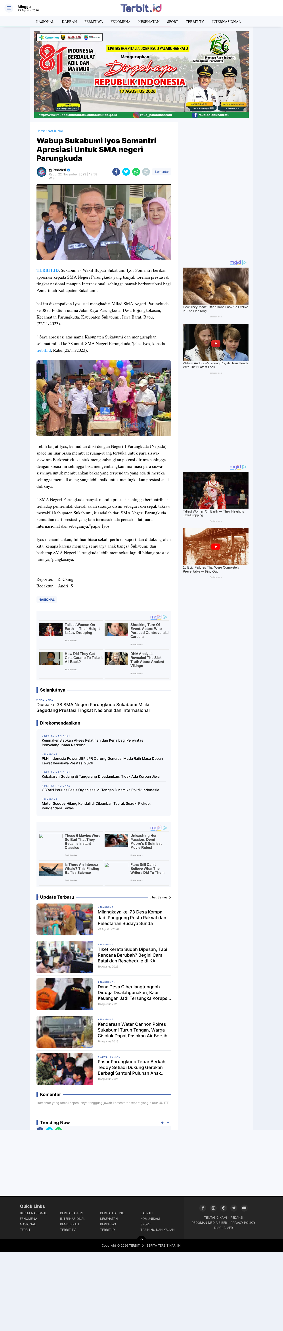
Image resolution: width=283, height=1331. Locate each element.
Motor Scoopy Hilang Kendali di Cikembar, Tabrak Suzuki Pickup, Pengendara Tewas (96, 805)
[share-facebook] (116, 172)
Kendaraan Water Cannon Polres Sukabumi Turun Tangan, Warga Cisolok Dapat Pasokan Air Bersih (132, 1030)
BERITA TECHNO (112, 1213)
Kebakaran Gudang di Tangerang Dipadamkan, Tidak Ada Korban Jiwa (101, 776)
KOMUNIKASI (150, 1218)
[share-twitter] (126, 172)
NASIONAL (45, 21)
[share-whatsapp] (136, 172)
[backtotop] (141, 1240)
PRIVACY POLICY (242, 1222)
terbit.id (43, 350)
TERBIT (25, 1230)
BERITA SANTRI (71, 1213)
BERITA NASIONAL (33, 1213)
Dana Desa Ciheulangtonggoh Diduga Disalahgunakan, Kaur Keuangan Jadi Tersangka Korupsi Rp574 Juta (133, 992)
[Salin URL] (146, 172)
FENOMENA (121, 21)
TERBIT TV (195, 21)
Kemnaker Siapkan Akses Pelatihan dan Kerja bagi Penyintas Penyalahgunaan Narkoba (92, 742)
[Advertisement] (215, 188)
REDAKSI (236, 1217)
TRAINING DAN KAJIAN (157, 1230)
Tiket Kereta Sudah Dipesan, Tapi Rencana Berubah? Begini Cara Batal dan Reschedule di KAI (132, 955)
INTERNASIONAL (226, 21)
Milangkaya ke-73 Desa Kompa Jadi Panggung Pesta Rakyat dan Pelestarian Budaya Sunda (132, 917)
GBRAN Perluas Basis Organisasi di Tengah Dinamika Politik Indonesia (100, 790)
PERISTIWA (93, 21)
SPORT (172, 21)
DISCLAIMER (223, 1228)
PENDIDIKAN (69, 1224)
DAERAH (69, 21)
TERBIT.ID (47, 270)
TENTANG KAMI (215, 1217)
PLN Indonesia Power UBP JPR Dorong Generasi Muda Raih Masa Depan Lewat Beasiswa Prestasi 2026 (102, 760)
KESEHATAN (149, 21)
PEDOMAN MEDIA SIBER (209, 1222)
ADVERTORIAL (110, 1056)
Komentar (161, 171)
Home (40, 131)
